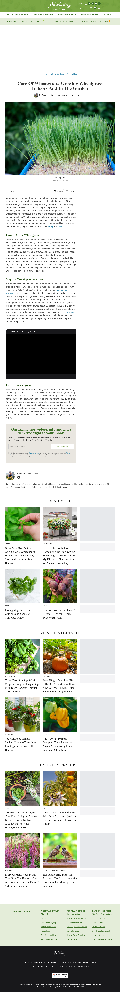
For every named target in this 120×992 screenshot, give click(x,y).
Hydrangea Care (73, 914)
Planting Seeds (98, 918)
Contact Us (45, 918)
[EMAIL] (19, 477)
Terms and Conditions (70, 962)
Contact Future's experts (46, 962)
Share (12, 191)
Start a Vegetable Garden (102, 939)
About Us (45, 914)
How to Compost (99, 935)
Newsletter (72, 191)
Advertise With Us (48, 927)
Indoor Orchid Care (74, 923)
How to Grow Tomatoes (76, 918)
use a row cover (68, 312)
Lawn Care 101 (98, 927)
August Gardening (20, 15)
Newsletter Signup (48, 923)
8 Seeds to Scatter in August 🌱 (33, 21)
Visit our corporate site (93, 985)
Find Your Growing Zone (102, 914)
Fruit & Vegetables (90, 15)
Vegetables (72, 74)
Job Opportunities (48, 935)
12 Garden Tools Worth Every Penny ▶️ (96, 21)
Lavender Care (73, 931)
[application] (41, 354)
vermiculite (11, 293)
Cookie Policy (37, 967)
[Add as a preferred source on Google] (60, 975)
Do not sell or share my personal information (67, 967)
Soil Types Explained (101, 931)
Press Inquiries (47, 931)
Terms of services (34, 453)
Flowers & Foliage (67, 15)
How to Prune (97, 923)
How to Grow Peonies (76, 935)
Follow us (60, 191)
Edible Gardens (57, 74)
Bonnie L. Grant (48, 95)
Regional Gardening (44, 15)
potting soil (62, 290)
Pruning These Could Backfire (63, 21)
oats (60, 226)
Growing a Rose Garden (77, 927)
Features (83, 95)
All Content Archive (49, 939)
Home (44, 74)
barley (50, 226)
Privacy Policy (89, 962)
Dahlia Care (72, 939)
